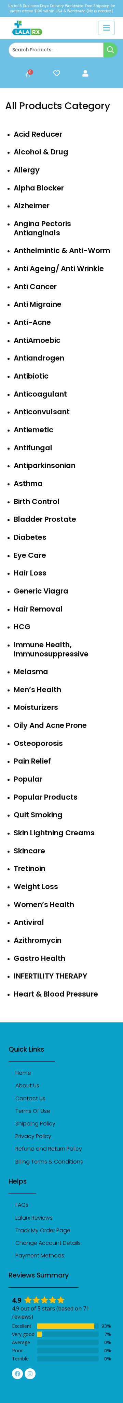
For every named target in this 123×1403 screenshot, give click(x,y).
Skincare (29, 851)
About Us (27, 1085)
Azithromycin (38, 940)
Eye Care (30, 555)
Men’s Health (37, 690)
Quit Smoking (38, 815)
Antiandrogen (39, 358)
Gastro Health (39, 958)
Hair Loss (30, 573)
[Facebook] (17, 1373)
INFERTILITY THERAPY (50, 976)
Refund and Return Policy (48, 1149)
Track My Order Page (42, 1230)
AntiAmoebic (37, 340)
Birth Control (36, 501)
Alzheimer (32, 206)
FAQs (21, 1205)
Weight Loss (36, 886)
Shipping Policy (35, 1124)
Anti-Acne (32, 322)
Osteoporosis (38, 743)
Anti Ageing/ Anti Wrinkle (59, 268)
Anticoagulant (40, 394)
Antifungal (33, 448)
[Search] (111, 50)
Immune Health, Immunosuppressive (51, 649)
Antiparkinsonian (45, 465)
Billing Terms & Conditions (49, 1162)
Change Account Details (48, 1243)
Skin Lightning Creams (54, 833)
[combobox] (56, 50)
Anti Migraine (38, 304)
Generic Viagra (41, 591)
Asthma (28, 483)
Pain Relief (32, 761)
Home (23, 1073)
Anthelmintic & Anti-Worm (62, 250)
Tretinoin (29, 868)
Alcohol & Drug (41, 152)
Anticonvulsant (42, 412)
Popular (28, 779)
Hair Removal (38, 609)
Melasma (31, 672)
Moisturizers (36, 707)
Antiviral (29, 922)
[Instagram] (30, 1373)
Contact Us (30, 1098)
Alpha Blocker (39, 188)
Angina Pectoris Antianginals (42, 228)
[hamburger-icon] (106, 28)
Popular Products (46, 797)
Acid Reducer (38, 134)
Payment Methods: (40, 1255)
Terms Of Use (32, 1111)
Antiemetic (33, 430)
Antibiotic (31, 376)
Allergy (27, 170)
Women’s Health (44, 904)
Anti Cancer (35, 286)
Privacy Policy (33, 1136)
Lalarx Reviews (34, 1218)
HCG (22, 627)
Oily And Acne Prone (50, 725)
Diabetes (30, 537)
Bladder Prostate (45, 519)
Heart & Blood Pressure (56, 994)
